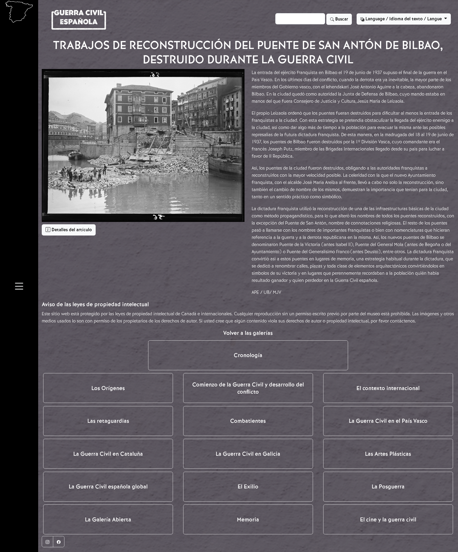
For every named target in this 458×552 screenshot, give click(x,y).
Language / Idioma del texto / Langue (403, 19)
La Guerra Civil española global (108, 486)
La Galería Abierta (108, 519)
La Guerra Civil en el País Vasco (388, 420)
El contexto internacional (388, 388)
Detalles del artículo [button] (71, 230)
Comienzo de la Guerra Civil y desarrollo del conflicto (248, 388)
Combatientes (248, 420)
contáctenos (402, 321)
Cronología (248, 355)
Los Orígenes (108, 388)
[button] (19, 287)
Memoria (248, 519)
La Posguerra (388, 486)
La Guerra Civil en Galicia (248, 453)
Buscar (341, 19)
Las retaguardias (108, 420)
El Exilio (248, 486)
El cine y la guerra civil (388, 519)
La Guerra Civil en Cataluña (108, 453)
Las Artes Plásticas (388, 453)
